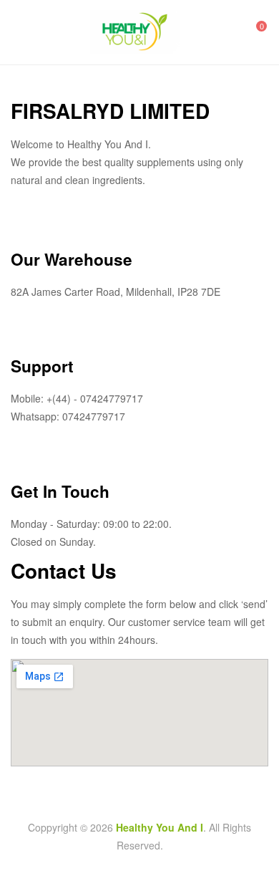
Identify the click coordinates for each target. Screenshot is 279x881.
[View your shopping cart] (252, 32)
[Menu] (16, 32)
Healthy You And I (159, 827)
